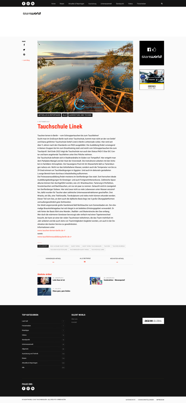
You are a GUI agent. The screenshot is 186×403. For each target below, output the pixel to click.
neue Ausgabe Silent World (59, 246)
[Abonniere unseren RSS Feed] (32, 3)
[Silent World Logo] (31, 15)
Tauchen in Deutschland (58, 249)
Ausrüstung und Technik (80, 115)
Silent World (75, 246)
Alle (65, 115)
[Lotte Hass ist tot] (44, 281)
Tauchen (107, 246)
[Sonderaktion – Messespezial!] (95, 281)
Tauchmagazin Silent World (79, 249)
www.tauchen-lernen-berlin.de (50, 230)
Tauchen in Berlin (118, 246)
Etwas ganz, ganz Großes (61, 291)
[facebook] (24, 45)
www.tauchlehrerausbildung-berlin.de (53, 237)
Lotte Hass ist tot (59, 280)
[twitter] (24, 50)
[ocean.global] (153, 323)
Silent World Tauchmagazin (92, 246)
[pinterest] (24, 54)
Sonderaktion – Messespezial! (114, 280)
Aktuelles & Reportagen (49, 115)
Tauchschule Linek (97, 249)
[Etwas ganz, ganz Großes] (44, 292)
